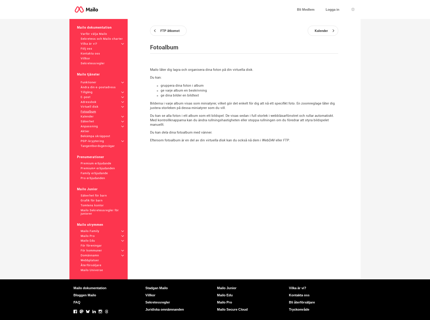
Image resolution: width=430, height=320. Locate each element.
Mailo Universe (92, 270)
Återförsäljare (91, 265)
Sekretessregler (93, 63)
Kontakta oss (90, 53)
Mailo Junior (87, 189)
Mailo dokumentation (94, 27)
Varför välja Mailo (94, 34)
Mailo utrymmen (90, 224)
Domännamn (90, 255)
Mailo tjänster (88, 74)
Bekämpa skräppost (95, 136)
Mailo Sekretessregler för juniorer (100, 212)
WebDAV (268, 140)
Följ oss (86, 48)
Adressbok (89, 102)
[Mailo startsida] (86, 9)
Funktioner (89, 82)
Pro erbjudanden (93, 178)
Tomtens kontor (92, 205)
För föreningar (91, 245)
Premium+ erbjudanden (98, 168)
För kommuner (91, 250)
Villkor (85, 58)
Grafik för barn (92, 200)
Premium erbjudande (96, 163)
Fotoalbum (88, 111)
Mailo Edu (88, 240)
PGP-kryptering (92, 141)
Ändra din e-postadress (98, 87)
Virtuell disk (90, 106)
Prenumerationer (90, 157)
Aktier (85, 131)
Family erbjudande (94, 173)
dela (165, 132)
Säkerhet (87, 121)
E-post (85, 97)
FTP (286, 140)
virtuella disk (216, 140)
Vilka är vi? (89, 43)
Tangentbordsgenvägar (98, 146)
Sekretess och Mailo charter (102, 38)
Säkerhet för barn (94, 195)
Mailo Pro (88, 236)
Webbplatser (90, 260)
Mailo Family (90, 231)
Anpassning (89, 126)
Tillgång (86, 92)
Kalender (87, 116)
